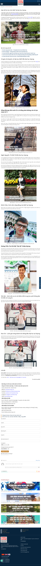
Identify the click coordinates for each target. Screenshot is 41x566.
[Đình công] (10, 467)
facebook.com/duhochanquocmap (13, 391)
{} (19, 467)
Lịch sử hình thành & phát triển (26, 547)
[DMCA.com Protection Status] (5, 558)
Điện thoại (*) (3, 430)
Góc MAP (22, 545)
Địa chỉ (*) (3, 426)
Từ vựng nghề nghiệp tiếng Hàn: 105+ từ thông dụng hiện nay (12, 513)
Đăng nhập (38, 460)
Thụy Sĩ (23, 531)
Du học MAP (30, 17)
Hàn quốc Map (25, 529)
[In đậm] (6, 467)
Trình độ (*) (3, 443)
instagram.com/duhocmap (11, 394)
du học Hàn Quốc (14, 14)
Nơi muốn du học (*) (5, 439)
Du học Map (4, 529)
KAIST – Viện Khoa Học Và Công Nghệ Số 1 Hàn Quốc (16, 377)
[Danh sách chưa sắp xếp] (13, 467)
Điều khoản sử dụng (24, 548)
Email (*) (2, 434)
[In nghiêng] (7, 467)
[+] (20, 467)
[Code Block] (16, 467)
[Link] (18, 467)
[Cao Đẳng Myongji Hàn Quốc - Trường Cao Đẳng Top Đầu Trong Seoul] (20, 501)
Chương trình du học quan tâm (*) (7, 447)
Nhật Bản (4, 531)
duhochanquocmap (8, 396)
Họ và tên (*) (3, 418)
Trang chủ (2, 6)
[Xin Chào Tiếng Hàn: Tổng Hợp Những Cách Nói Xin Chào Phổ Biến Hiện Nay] (20, 523)
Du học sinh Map (6, 532)
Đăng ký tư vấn (5, 451)
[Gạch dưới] (9, 467)
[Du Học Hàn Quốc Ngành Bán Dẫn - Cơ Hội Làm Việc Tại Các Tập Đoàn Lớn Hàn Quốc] (20, 490)
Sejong (37, 61)
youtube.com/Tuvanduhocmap (11, 393)
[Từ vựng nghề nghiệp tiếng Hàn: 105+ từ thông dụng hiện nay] (20, 512)
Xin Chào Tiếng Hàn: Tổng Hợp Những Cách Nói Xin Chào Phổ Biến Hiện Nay (15, 524)
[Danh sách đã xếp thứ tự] (12, 467)
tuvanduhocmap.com (9, 389)
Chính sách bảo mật (24, 550)
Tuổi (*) (2, 422)
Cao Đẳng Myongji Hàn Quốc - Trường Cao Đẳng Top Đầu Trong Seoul (14, 502)
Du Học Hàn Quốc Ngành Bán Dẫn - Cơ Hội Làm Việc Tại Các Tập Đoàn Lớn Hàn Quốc (16, 491)
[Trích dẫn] (15, 467)
